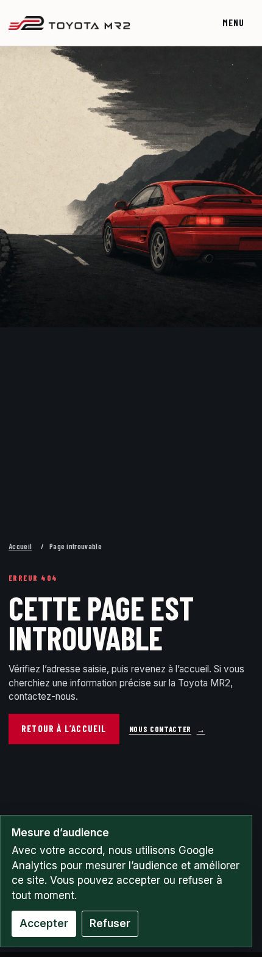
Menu (233, 23)
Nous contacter (167, 729)
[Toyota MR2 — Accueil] (69, 23)
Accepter (43, 923)
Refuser (110, 923)
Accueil (20, 546)
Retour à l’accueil (64, 728)
